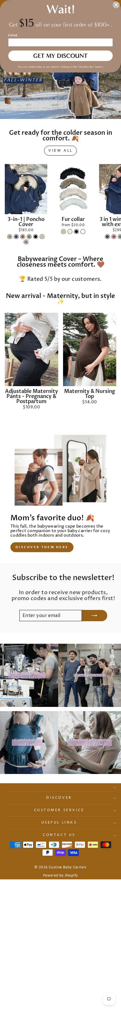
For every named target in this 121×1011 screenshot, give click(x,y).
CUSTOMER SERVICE (59, 810)
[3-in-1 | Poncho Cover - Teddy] (10, 237)
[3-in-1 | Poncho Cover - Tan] (42, 237)
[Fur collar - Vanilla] (70, 231)
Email (13, 35)
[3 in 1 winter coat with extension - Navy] (107, 237)
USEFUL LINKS (59, 822)
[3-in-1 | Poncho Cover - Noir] (35, 237)
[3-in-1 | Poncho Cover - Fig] (26, 242)
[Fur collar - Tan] (63, 231)
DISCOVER (59, 798)
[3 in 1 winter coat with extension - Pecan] (114, 237)
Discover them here (41, 547)
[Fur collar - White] (83, 231)
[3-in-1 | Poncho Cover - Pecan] (23, 237)
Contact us (59, 835)
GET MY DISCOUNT (60, 55)
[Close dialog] (116, 5)
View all (60, 150)
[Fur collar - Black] (76, 231)
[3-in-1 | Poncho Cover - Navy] (16, 237)
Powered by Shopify (60, 875)
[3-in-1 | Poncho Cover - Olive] (29, 237)
